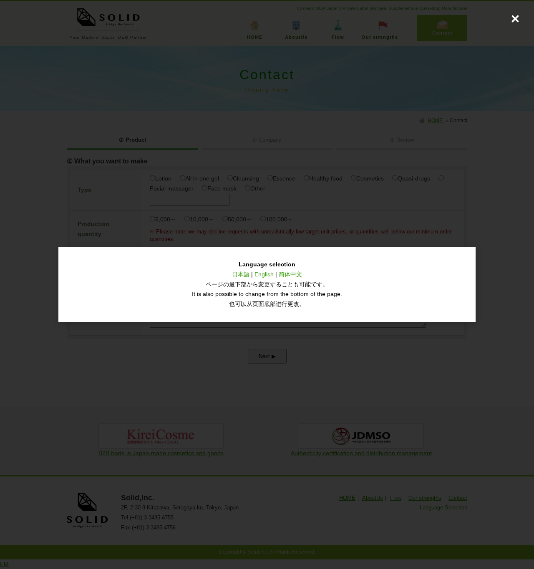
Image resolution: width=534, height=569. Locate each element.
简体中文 (290, 274)
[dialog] (267, 284)
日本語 (240, 274)
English (264, 274)
